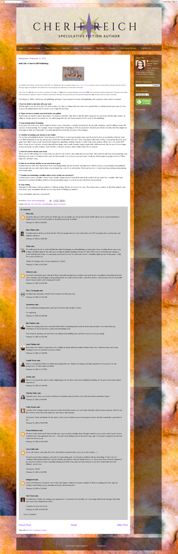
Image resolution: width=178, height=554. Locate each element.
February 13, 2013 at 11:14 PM (36, 472)
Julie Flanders (31, 323)
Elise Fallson (30, 230)
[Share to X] (59, 201)
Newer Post (25, 525)
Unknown (29, 272)
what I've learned (59, 204)
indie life (27, 204)
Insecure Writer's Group (82, 85)
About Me (65, 48)
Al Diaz (28, 377)
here (58, 92)
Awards (112, 48)
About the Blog (34, 48)
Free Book (100, 48)
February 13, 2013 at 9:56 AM (36, 297)
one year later (36, 204)
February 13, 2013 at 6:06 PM (36, 386)
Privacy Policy (51, 48)
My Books (87, 48)
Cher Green (30, 496)
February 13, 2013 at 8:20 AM (36, 239)
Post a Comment (30, 514)
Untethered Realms (128, 48)
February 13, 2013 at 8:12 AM (36, 222)
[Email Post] (50, 201)
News (76, 48)
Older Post (122, 525)
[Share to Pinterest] (64, 201)
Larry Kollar (30, 449)
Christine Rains (31, 393)
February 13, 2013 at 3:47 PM (36, 369)
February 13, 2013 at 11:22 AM (36, 316)
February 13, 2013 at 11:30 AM (36, 337)
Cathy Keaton (31, 407)
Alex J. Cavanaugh (32, 291)
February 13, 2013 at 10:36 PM (37, 442)
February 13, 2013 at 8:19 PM (36, 399)
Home (21, 48)
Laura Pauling (31, 344)
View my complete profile (145, 77)
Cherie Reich (153, 61)
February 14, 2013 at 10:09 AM (37, 509)
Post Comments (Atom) (37, 530)
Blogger (109, 546)
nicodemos (93, 546)
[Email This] (54, 201)
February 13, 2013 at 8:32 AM (36, 264)
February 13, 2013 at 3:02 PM (36, 353)
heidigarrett (30, 480)
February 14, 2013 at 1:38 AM (36, 488)
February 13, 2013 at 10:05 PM (37, 423)
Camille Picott (31, 360)
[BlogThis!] (57, 201)
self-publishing (47, 204)
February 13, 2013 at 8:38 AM (36, 283)
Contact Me (146, 48)
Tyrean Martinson (32, 430)
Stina (28, 214)
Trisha (28, 246)
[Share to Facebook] (61, 201)
